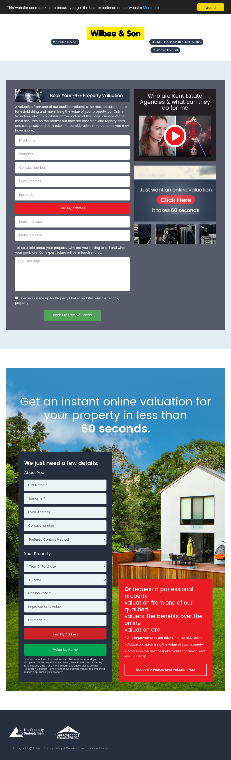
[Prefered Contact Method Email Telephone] (65, 540)
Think (36, 748)
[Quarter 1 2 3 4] (65, 581)
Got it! (211, 7)
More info (151, 7)
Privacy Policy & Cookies (60, 748)
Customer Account (165, 50)
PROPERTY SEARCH (65, 42)
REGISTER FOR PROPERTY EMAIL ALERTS (176, 42)
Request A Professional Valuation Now (165, 669)
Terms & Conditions (94, 748)
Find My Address (72, 208)
